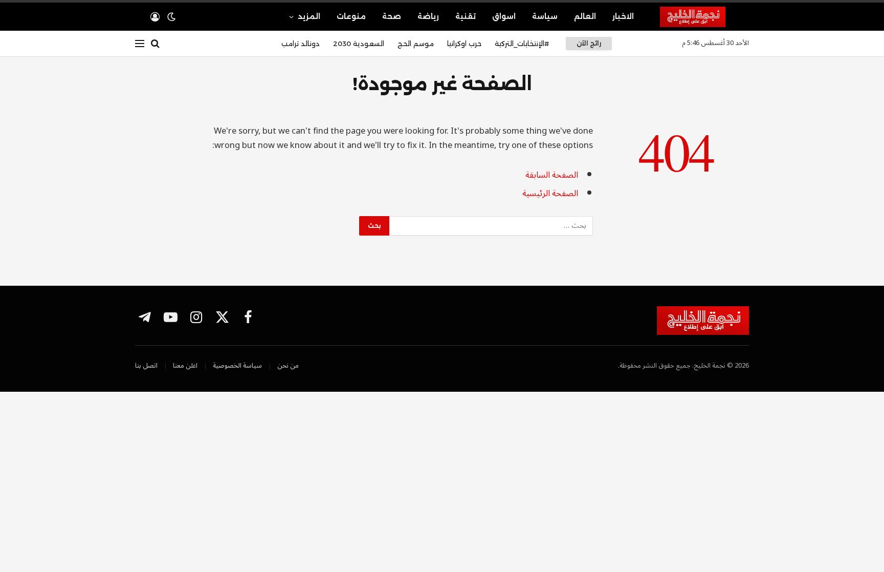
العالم (585, 16)
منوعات (351, 16)
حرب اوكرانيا (464, 43)
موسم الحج (415, 43)
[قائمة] (139, 43)
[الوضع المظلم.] (171, 17)
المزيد (309, 16)
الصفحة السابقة (551, 175)
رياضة (428, 16)
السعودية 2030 (358, 43)
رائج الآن (589, 43)
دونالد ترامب (300, 43)
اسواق (504, 16)
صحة (391, 16)
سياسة (545, 16)
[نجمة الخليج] (704, 17)
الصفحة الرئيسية (550, 193)
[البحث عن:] (490, 226)
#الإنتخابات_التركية (522, 43)
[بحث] (155, 43)
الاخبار (623, 16)
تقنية (465, 16)
